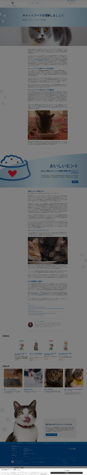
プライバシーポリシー (43, 474)
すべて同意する (66, 472)
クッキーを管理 (66, 470)
